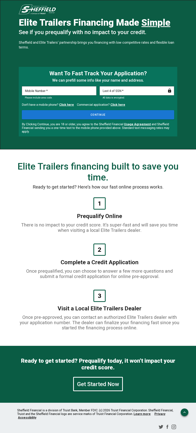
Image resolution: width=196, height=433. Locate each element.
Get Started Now (98, 384)
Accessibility (27, 417)
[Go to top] (184, 412)
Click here (66, 105)
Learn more (142, 414)
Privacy (159, 414)
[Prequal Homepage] (37, 10)
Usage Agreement (137, 124)
